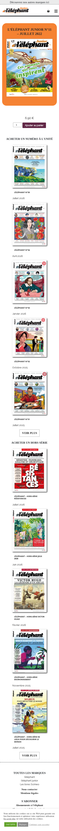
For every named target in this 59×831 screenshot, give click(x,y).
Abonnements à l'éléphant (29, 805)
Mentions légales (29, 793)
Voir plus (29, 433)
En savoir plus (9, 818)
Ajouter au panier (34, 125)
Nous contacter (29, 789)
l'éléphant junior (29, 780)
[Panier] (48, 11)
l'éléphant (29, 776)
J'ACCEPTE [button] (10, 824)
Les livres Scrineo (29, 784)
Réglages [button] (22, 824)
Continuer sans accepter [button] (39, 824)
